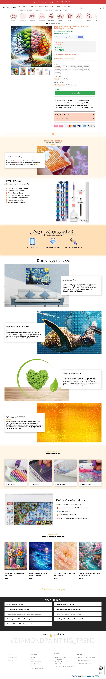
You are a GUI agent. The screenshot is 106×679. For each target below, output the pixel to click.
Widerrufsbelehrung (35, 664)
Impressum (32, 657)
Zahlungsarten (33, 666)
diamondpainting (86, 660)
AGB (31, 660)
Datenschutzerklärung (35, 662)
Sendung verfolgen (11, 660)
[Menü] (103, 666)
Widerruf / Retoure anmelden (37, 668)
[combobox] (89, 8)
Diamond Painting (86, 663)
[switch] (100, 673)
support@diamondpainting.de (88, 657)
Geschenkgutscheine (12, 657)
